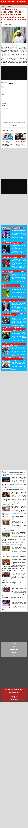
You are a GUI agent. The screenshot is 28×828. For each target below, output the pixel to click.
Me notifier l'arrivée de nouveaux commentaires (14, 122)
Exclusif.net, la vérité (14, 2)
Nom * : (3, 94)
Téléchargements (14, 649)
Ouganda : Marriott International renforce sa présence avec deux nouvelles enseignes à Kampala (13, 474)
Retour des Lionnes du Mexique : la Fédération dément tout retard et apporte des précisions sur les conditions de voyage (13, 329)
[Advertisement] (13, 164)
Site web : (4, 103)
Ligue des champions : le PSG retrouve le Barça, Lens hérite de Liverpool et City (13, 228)
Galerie (14, 646)
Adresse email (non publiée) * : (9, 99)
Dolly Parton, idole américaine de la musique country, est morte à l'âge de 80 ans (13, 517)
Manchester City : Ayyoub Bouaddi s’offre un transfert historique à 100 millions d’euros (14, 256)
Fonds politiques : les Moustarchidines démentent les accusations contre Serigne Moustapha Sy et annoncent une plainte (7, 145)
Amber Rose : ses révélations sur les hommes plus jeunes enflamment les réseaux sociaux (14, 584)
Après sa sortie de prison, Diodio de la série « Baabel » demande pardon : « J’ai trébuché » (14, 569)
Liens (14, 655)
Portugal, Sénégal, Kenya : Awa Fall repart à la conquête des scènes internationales (13, 543)
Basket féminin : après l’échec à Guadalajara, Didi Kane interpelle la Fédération (14, 344)
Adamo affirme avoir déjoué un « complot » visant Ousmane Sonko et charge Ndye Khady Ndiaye (14, 556)
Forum (14, 652)
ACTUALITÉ (8, 6)
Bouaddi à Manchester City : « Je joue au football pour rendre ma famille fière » (13, 243)
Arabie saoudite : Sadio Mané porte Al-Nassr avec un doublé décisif (14, 271)
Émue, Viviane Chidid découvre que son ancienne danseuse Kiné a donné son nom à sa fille (13, 489)
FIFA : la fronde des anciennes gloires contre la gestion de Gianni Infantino (14, 300)
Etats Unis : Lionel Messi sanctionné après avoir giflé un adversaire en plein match (13, 358)
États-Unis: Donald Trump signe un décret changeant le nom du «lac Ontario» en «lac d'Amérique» (20, 145)
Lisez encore (4, 82)
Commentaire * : (5, 108)
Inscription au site (14, 699)
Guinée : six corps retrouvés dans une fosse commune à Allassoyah (13, 529)
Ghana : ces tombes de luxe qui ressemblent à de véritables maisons (14, 503)
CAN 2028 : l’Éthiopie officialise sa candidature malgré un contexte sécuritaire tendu (13, 286)
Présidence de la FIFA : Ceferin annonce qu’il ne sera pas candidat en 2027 (14, 314)
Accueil (2, 6)
